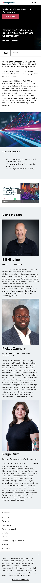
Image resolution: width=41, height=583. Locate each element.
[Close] (38, 555)
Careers (5, 545)
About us (5, 517)
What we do (6, 521)
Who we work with (9, 529)
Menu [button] (34, 3)
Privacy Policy (25, 575)
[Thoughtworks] (9, 3)
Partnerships (7, 525)
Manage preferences (20, 579)
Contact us (6, 549)
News (4, 537)
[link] (10, 16)
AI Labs (5, 533)
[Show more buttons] (37, 201)
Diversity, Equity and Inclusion (13, 541)
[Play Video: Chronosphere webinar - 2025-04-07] (20, 191)
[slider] (21, 201)
